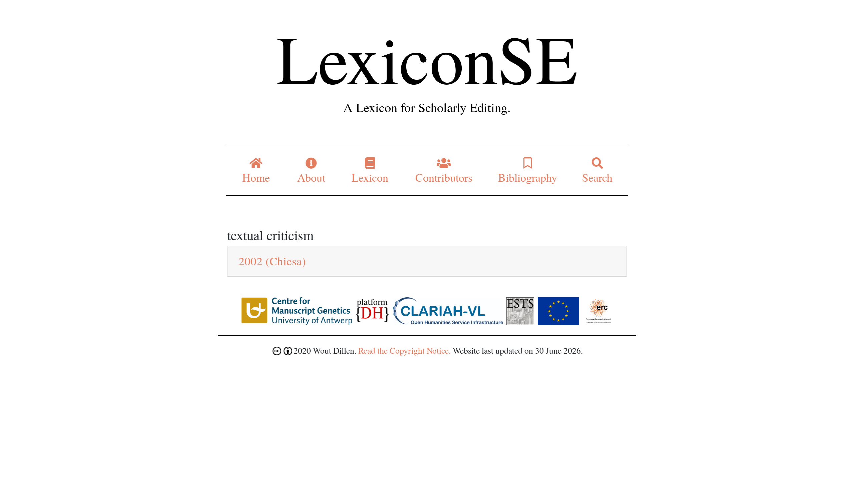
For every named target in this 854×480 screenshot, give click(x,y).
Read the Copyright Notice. (404, 350)
